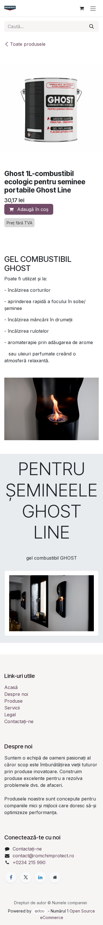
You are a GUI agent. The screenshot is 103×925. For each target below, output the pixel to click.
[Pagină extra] (55, 877)
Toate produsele (27, 44)
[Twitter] (25, 877)
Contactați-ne (18, 721)
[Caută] (91, 26)
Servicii (12, 708)
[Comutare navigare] (93, 8)
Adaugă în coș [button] (32, 209)
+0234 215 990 (29, 862)
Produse (13, 701)
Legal (10, 714)
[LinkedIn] (40, 877)
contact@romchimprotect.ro (43, 855)
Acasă (11, 687)
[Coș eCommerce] (81, 8)
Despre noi (16, 694)
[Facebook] (11, 877)
